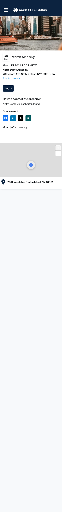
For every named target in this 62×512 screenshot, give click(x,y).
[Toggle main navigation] (5, 9)
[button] (12, 78)
